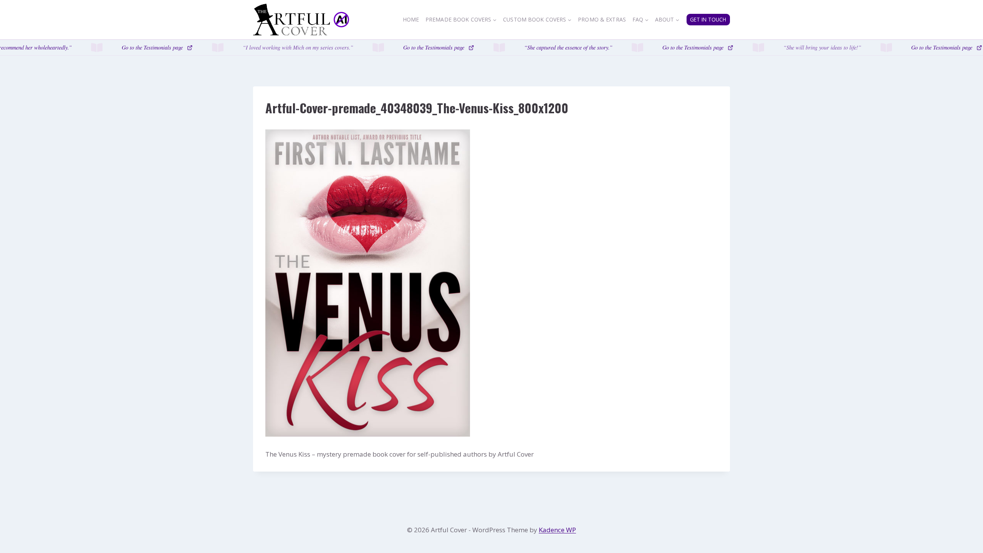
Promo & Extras (602, 19)
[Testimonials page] (491, 47)
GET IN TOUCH (708, 19)
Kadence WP (557, 529)
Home (411, 19)
